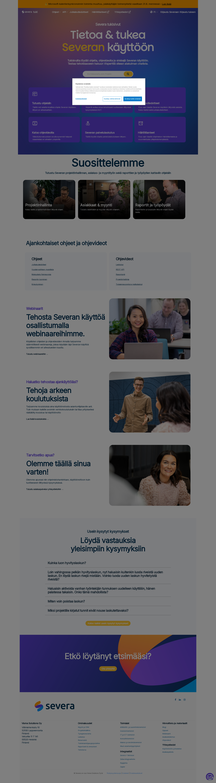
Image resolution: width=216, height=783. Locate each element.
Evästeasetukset (81, 98)
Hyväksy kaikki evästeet (133, 99)
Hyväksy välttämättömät (112, 99)
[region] (108, 91)
